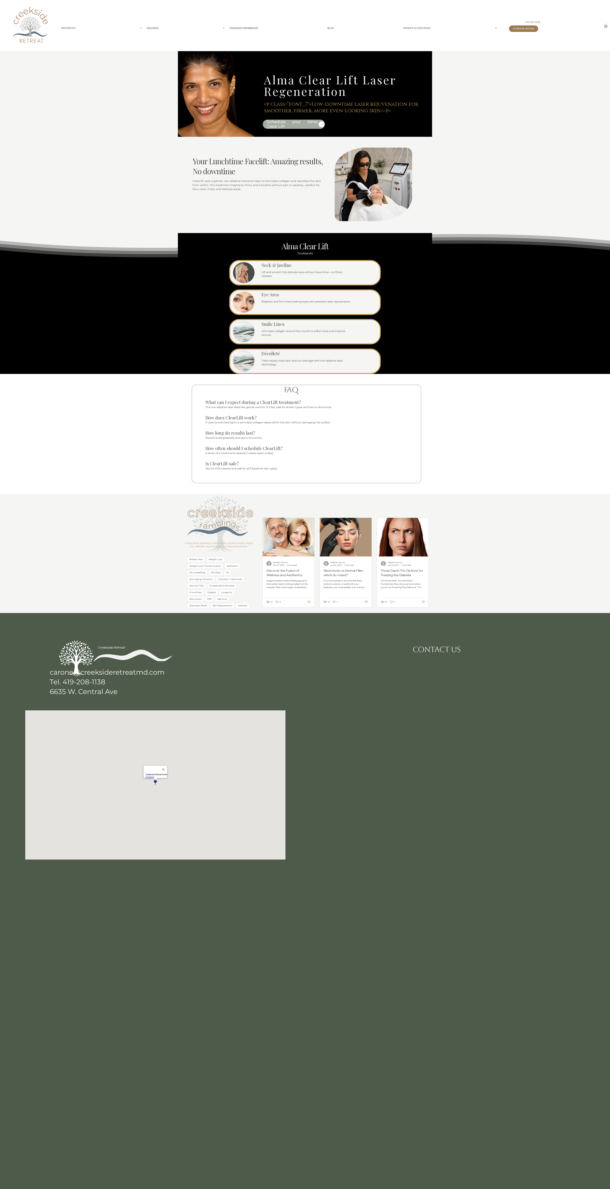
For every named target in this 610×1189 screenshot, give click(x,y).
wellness (242, 605)
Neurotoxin (195, 599)
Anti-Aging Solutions (201, 579)
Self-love (222, 599)
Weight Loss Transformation (205, 566)
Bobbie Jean (196, 559)
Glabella (211, 592)
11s (227, 572)
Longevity (226, 592)
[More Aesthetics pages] (141, 28)
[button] (606, 25)
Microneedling (197, 572)
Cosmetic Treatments (230, 579)
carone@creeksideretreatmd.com (107, 672)
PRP (209, 599)
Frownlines (195, 592)
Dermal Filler (196, 585)
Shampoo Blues (198, 605)
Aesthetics (232, 566)
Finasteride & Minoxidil (221, 585)
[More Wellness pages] (223, 28)
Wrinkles (216, 572)
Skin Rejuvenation (222, 605)
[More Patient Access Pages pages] (496, 28)
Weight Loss (215, 559)
